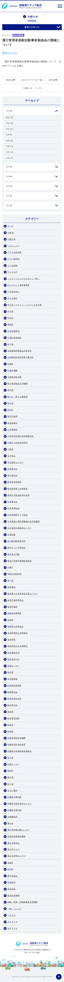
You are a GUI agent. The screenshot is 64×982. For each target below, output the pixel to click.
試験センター (13, 764)
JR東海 (10, 233)
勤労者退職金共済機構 (17, 383)
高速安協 (11, 889)
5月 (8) (9, 135)
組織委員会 (12, 692)
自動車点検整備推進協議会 (19, 751)
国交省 (10, 403)
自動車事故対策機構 (16, 738)
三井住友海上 (13, 292)
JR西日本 (11, 239)
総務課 (10, 731)
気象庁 (10, 567)
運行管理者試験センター (18, 830)
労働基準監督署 (14, 377)
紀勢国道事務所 (14, 685)
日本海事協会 (13, 508)
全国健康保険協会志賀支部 (19, 351)
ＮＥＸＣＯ (12, 928)
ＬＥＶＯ (11, 915)
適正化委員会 (18, 35)
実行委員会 (12, 475)
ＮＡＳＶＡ (12, 922)
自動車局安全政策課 (16, 744)
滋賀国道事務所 (14, 613)
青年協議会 (12, 876)
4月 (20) (9, 140)
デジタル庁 (12, 272)
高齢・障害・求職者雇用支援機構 (22, 902)
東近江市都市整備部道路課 (19, 561)
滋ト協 (10, 580)
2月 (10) (9, 152)
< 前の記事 (10, 80)
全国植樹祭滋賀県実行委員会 (20, 357)
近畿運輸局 (12, 817)
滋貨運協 (11, 587)
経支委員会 (12, 705)
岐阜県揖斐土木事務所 (17, 489)
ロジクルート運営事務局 (18, 285)
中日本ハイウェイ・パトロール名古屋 (24, 305)
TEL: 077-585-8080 (32, 953)
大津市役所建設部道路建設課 (20, 436)
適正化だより (13, 849)
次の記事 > (54, 80)
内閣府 (10, 364)
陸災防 (10, 869)
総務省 (10, 725)
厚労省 (10, 390)
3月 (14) (9, 146)
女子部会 (11, 456)
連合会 (10, 823)
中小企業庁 (12, 298)
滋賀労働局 (12, 607)
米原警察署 (12, 679)
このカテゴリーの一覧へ (32, 80)
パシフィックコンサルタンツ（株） (23, 278)
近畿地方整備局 (14, 797)
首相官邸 (11, 882)
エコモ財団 (12, 265)
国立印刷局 (12, 416)
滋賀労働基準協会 (15, 600)
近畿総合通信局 (14, 810)
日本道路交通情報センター (19, 528)
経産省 (10, 712)
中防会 (10, 318)
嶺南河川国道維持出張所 (18, 495)
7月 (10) (9, 123)
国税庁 (10, 410)
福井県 (10, 672)
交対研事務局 (13, 331)
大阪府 (10, 449)
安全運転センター (15, 462)
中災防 (10, 311)
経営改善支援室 (14, 699)
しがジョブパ (13, 246)
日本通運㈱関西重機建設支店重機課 (23, 521)
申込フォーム (9, 53)
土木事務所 (12, 429)
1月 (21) (9, 158)
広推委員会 (12, 502)
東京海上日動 (13, 554)
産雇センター (13, 666)
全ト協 (10, 344)
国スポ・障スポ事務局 (17, 397)
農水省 (10, 777)
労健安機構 (12, 370)
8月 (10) (9, 117)
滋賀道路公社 (13, 659)
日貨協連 (11, 534)
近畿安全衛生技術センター (19, 803)
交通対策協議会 (14, 338)
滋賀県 (10, 620)
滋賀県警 (11, 639)
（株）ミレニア (14, 909)
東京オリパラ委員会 (16, 548)
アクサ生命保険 (14, 252)
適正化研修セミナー (16, 856)
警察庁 (10, 771)
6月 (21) (9, 129)
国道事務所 (12, 423)
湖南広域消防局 (14, 574)
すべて (10, 226)
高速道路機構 (13, 895)
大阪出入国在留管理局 (17, 443)
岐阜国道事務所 (14, 482)
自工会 (10, 758)
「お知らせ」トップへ (32, 88)
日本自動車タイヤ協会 (17, 515)
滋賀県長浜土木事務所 (17, 646)
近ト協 (10, 784)
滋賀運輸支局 (13, 653)
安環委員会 (12, 469)
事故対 (10, 324)
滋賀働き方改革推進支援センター (22, 594)
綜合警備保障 (13, 718)
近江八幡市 (12, 790)
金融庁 (10, 863)
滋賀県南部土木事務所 (17, 633)
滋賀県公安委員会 (15, 626)
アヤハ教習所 (13, 259)
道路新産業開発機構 (16, 836)
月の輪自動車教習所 (16, 541)
